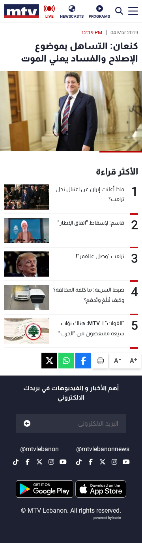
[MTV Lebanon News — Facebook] (91, 462)
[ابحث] (119, 11)
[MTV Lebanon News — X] (102, 462)
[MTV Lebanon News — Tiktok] (79, 462)
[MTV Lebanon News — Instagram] (114, 462)
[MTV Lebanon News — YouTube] (126, 462)
